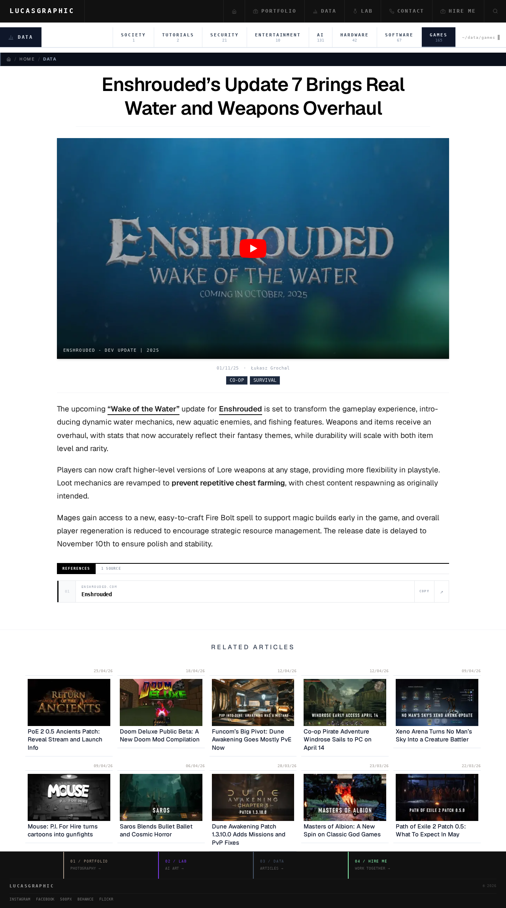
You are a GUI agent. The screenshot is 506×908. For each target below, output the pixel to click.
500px (66, 899)
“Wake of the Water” (143, 409)
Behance (85, 899)
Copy (424, 591)
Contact (411, 11)
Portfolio (278, 11)
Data (328, 11)
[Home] (8, 59)
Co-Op (237, 380)
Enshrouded (240, 409)
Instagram (19, 899)
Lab (366, 11)
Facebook (45, 899)
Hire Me (462, 11)
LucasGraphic (42, 11)
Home (27, 59)
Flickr (106, 899)
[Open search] (495, 11)
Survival (264, 380)
